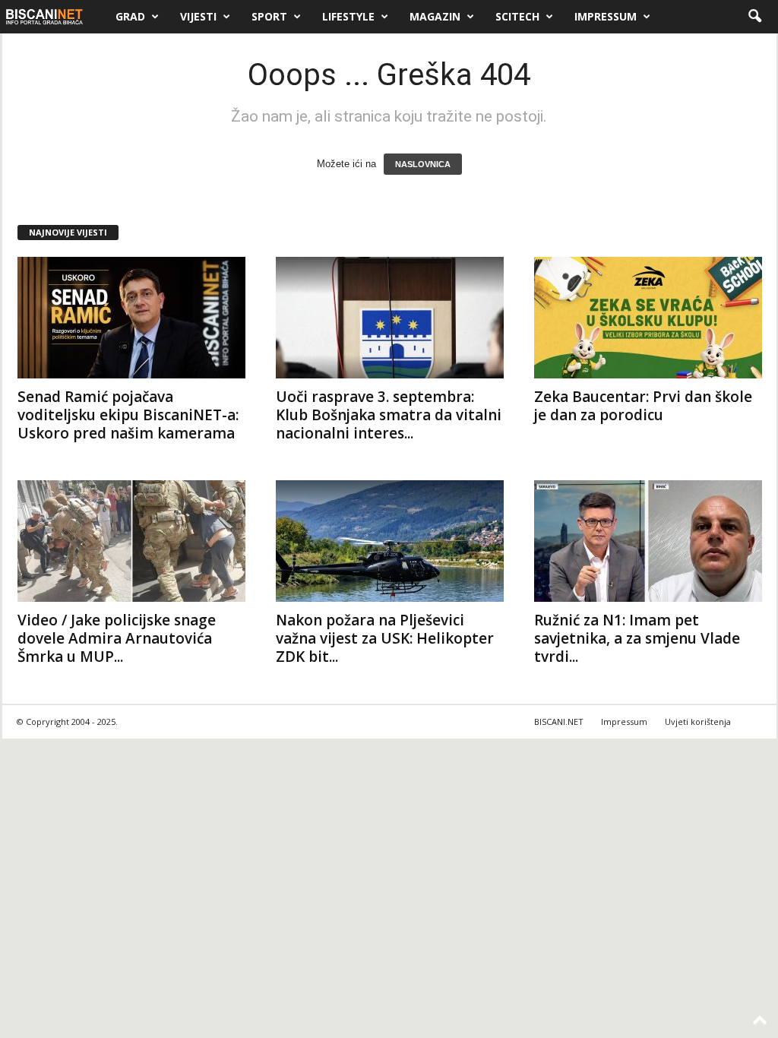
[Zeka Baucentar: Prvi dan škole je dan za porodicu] (648, 317)
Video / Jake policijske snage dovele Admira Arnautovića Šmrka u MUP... (116, 638)
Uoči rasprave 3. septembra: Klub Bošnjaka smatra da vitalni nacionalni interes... (388, 415)
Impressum (605, 16)
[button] (754, 16)
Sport (269, 16)
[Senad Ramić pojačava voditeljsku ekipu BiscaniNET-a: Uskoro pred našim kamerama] (131, 317)
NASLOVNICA (423, 164)
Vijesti (198, 16)
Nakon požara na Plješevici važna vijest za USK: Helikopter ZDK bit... (385, 638)
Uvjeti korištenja (698, 721)
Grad (130, 16)
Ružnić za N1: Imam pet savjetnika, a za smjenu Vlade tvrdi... (637, 638)
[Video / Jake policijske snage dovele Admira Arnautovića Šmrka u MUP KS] (131, 541)
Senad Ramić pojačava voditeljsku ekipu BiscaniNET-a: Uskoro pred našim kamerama (128, 415)
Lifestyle (348, 16)
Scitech (517, 16)
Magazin (435, 16)
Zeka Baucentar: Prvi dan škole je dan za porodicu (643, 406)
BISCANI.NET (559, 721)
